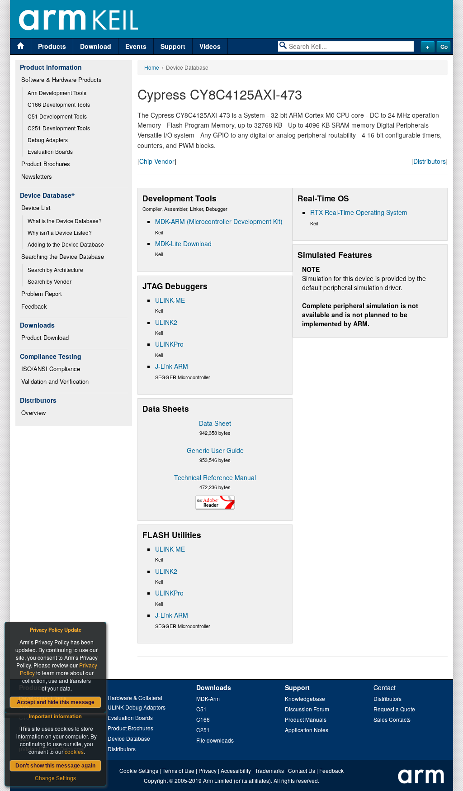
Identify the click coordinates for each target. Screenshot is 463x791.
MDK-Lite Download (183, 243)
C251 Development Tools (59, 128)
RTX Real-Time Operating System (358, 212)
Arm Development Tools (57, 92)
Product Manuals (305, 719)
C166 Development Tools (59, 104)
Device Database (129, 738)
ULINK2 (166, 322)
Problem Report (41, 293)
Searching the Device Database (62, 256)
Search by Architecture (55, 269)
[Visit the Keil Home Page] (20, 46)
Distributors (429, 161)
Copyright (156, 780)
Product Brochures (45, 163)
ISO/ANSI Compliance (50, 368)
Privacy (207, 770)
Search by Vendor (49, 281)
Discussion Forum (307, 709)
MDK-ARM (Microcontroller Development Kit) (219, 221)
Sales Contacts (392, 719)
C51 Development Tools (57, 116)
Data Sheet (215, 423)
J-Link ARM (171, 366)
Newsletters (36, 176)
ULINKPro (169, 343)
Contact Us (301, 770)
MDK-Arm (208, 698)
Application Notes (306, 730)
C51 (201, 709)
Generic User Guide (215, 450)
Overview (33, 412)
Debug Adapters (48, 139)
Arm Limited (217, 780)
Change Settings (55, 777)
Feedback (34, 306)
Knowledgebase (305, 698)
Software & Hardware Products (61, 79)
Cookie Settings (138, 770)
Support (173, 46)
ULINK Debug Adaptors (136, 707)
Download (95, 46)
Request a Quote (394, 709)
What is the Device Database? (65, 220)
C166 (203, 719)
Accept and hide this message (55, 702)
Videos (210, 46)
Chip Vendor (157, 161)
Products (52, 46)
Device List (36, 207)
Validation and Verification (55, 381)
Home (151, 67)
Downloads (213, 687)
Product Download (45, 337)
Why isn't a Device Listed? (60, 232)
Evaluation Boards (50, 151)
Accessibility (236, 770)
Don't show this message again (55, 765)
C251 (203, 730)
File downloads (215, 740)
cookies (74, 751)
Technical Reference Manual (215, 477)
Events (135, 46)
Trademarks (269, 770)
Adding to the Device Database (66, 244)
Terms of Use (178, 770)
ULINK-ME (170, 300)
